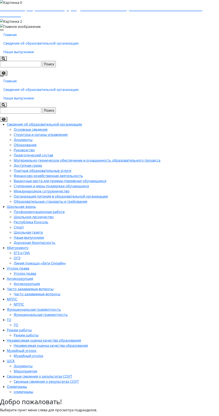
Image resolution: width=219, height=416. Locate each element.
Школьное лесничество (34, 217)
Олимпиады (17, 386)
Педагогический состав (33, 155)
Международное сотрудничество (42, 191)
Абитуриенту (17, 247)
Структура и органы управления (41, 134)
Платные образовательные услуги (42, 170)
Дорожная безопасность (34, 242)
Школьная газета (28, 232)
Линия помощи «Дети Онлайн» (40, 263)
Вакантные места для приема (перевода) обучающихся (60, 181)
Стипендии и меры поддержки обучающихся (51, 186)
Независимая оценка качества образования (44, 340)
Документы (23, 139)
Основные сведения (30, 129)
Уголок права (18, 268)
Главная (10, 34)
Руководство (24, 150)
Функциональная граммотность (34, 309)
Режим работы (19, 330)
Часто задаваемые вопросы (30, 289)
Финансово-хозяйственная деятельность (48, 175)
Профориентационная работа (39, 211)
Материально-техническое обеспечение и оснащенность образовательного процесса (87, 160)
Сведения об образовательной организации (40, 43)
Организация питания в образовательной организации (61, 196)
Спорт (19, 227)
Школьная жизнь (21, 206)
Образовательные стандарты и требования (50, 201)
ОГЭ (17, 258)
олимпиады (23, 391)
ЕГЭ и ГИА (22, 253)
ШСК (11, 361)
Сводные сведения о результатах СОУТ (39, 376)
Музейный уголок (21, 350)
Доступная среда (28, 165)
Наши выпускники (18, 52)
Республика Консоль (31, 222)
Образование (25, 145)
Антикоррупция (20, 278)
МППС (12, 299)
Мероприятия (25, 371)
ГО (9, 319)
